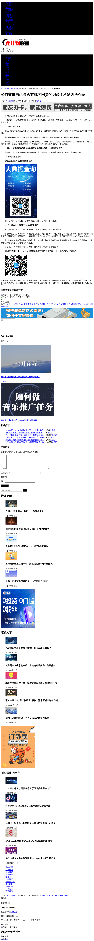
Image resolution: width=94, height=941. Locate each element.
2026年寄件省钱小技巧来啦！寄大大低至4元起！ (25, 430)
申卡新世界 (10, 24)
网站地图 (9, 886)
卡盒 (7, 22)
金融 (7, 82)
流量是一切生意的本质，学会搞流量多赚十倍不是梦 (31, 665)
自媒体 (8, 58)
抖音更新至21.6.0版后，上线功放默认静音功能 (28, 806)
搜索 (25, 490)
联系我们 (9, 891)
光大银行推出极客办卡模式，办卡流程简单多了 (28, 648)
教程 (7, 75)
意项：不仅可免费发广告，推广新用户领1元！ (28, 581)
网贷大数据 (71, 304)
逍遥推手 (9, 29)
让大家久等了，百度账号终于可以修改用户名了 (28, 788)
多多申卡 (9, 20)
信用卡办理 (68, 131)
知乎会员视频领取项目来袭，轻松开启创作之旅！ (26, 442)
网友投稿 (9, 101)
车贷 (53, 131)
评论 (3, 469)
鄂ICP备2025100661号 (50, 895)
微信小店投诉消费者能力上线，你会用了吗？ (24, 433)
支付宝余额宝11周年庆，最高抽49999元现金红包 (29, 564)
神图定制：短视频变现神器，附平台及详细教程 (25, 437)
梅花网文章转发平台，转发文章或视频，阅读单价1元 (31, 683)
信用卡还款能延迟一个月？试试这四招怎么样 (27, 718)
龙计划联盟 (5, 88)
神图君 (8, 15)
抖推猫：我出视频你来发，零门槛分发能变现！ (25, 440)
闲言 (7, 84)
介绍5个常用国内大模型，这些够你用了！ (26, 511)
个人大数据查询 (24, 304)
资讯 (7, 77)
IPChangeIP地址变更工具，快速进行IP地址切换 (29, 841)
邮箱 (3, 477)
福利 (7, 65)
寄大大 (8, 32)
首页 (7, 56)
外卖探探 (9, 5)
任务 (7, 70)
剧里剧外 (9, 34)
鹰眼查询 (9, 27)
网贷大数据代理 (82, 304)
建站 (7, 79)
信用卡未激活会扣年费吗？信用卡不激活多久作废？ (31, 823)
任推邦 (8, 12)
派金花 (8, 8)
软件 (7, 60)
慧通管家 (9, 17)
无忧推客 (9, 10)
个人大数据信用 (11, 304)
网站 (3, 481)
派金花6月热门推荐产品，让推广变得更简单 (27, 546)
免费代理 (54, 247)
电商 (7, 68)
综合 (7, 72)
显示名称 (5, 473)
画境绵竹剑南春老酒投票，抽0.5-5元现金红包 (27, 529)
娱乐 (7, 63)
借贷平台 (26, 120)
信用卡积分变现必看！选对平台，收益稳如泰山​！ (26, 435)
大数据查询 (20, 247)
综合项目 (14, 88)
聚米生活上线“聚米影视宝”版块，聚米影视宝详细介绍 (32, 700)
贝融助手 (9, 3)
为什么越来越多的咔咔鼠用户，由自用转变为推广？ (31, 858)
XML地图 (64, 895)
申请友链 (9, 889)
